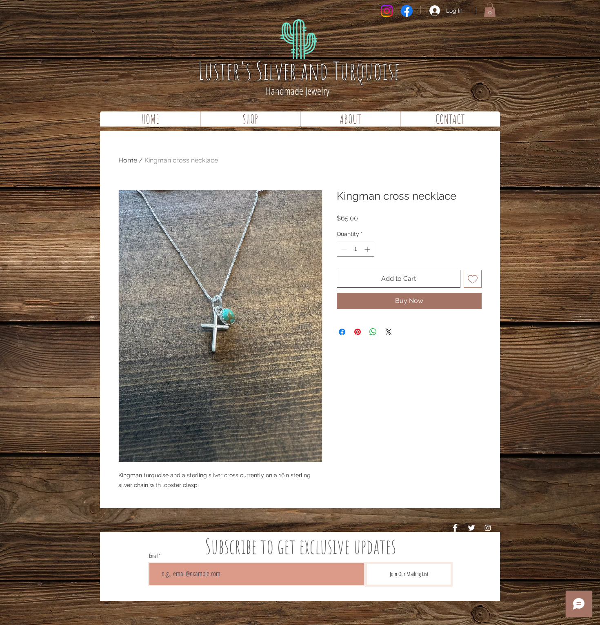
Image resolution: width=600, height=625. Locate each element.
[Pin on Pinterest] (357, 332)
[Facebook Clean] (455, 528)
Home (127, 160)
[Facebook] (407, 11)
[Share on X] (388, 332)
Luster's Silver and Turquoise (299, 70)
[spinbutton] (355, 249)
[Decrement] (343, 249)
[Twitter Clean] (471, 528)
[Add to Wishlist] (473, 279)
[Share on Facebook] (342, 332)
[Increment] (368, 249)
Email (153, 555)
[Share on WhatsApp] (373, 332)
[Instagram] (387, 11)
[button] (490, 9)
